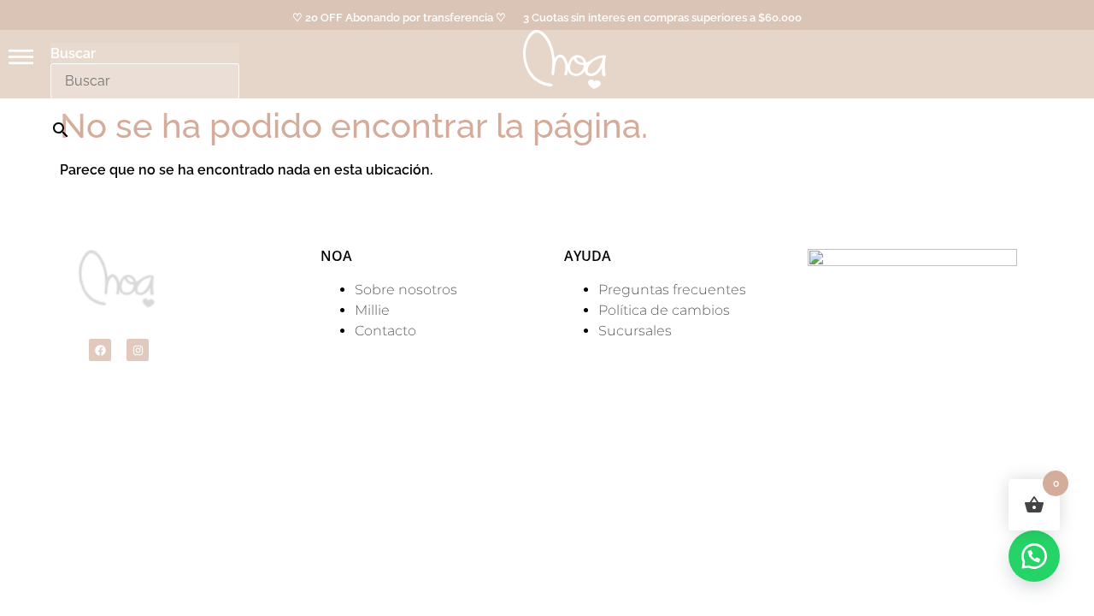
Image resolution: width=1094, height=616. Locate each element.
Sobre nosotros (406, 289)
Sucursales (635, 331)
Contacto (385, 331)
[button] (1034, 556)
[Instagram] (137, 350)
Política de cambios (664, 310)
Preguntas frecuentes (672, 289)
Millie (372, 310)
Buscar (73, 54)
